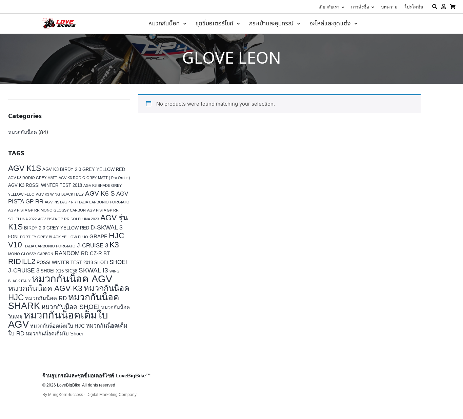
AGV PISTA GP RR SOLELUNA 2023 (68, 219)
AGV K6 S (100, 193)
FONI (13, 236)
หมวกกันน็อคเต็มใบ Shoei (54, 333)
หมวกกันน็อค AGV (72, 278)
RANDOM (67, 253)
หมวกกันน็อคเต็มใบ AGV (58, 319)
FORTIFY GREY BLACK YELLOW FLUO (54, 237)
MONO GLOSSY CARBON (30, 254)
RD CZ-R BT (95, 253)
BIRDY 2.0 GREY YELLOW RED (56, 227)
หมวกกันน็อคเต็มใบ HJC (57, 326)
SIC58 (71, 270)
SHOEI (101, 262)
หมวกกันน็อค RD (46, 298)
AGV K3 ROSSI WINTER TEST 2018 (45, 185)
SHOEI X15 (52, 270)
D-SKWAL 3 (106, 227)
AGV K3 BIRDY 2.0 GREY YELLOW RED (83, 169)
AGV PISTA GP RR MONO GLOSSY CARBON (47, 210)
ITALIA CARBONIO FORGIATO (49, 246)
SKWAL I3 (93, 270)
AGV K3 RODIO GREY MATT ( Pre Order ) (94, 178)
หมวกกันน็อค (22, 132)
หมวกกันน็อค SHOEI (70, 306)
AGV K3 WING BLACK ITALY (60, 194)
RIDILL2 (21, 261)
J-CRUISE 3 (92, 245)
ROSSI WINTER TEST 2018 (65, 262)
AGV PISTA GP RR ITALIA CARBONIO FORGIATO (87, 202)
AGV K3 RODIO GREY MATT (32, 178)
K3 (114, 245)
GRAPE (98, 236)
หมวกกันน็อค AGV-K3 (45, 288)
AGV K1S (24, 168)
